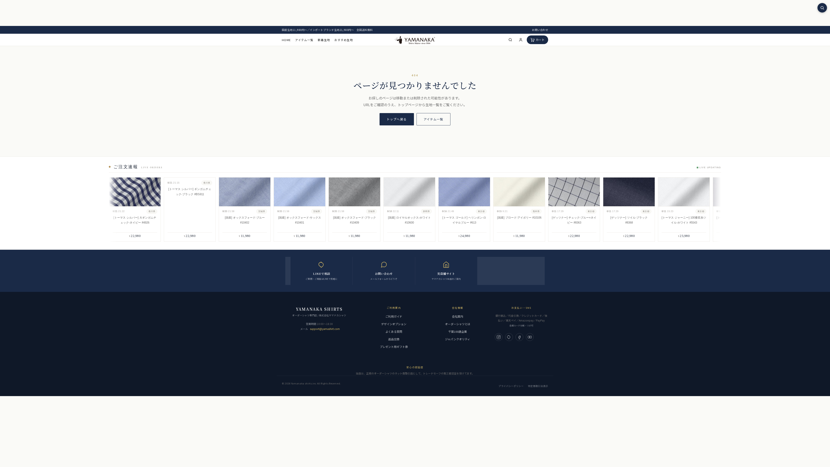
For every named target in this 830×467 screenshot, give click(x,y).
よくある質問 (393, 331)
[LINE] (509, 337)
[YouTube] (530, 337)
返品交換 (393, 339)
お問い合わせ (540, 30)
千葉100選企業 (457, 331)
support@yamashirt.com (325, 329)
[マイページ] (520, 39)
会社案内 (457, 316)
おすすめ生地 (343, 40)
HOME (286, 40)
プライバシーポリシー (511, 386)
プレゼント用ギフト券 (394, 347)
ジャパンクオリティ (457, 339)
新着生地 (324, 40)
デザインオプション (393, 324)
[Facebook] (519, 337)
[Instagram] (499, 337)
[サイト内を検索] (822, 8)
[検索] (510, 39)
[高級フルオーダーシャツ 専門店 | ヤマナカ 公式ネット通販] (415, 39)
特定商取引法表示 (538, 386)
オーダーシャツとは (457, 324)
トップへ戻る (397, 119)
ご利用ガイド (393, 316)
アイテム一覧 (304, 40)
